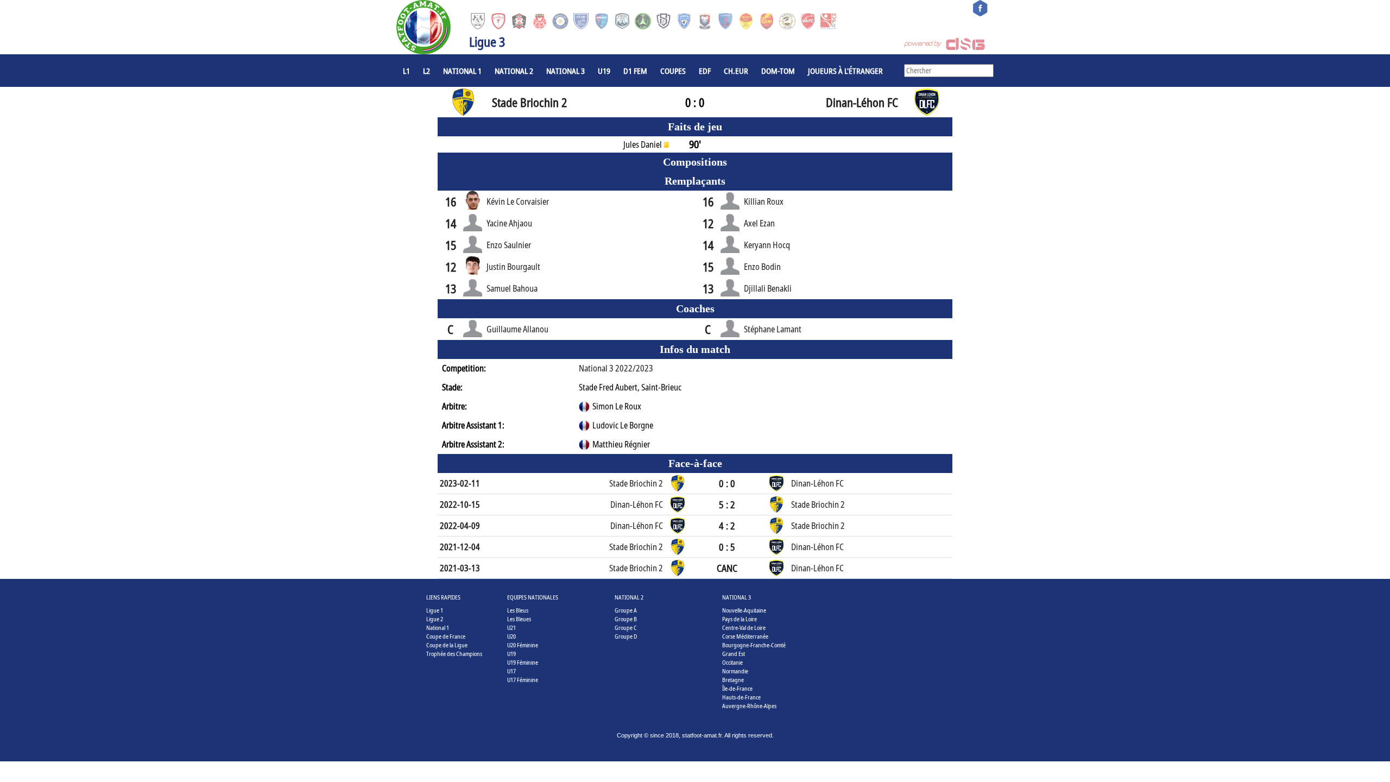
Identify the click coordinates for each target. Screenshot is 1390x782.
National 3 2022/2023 (616, 368)
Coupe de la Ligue (446, 645)
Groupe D (626, 636)
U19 (604, 70)
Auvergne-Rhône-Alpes (749, 706)
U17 (511, 671)
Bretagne (733, 680)
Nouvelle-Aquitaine (744, 610)
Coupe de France (445, 636)
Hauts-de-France (741, 697)
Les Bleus (517, 610)
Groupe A (626, 610)
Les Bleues (519, 619)
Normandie (735, 671)
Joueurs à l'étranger (845, 70)
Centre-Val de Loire (744, 627)
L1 (406, 70)
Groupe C (626, 627)
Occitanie (732, 662)
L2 (426, 70)
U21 (511, 627)
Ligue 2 (434, 619)
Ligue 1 (434, 610)
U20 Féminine (522, 645)
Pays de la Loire (739, 619)
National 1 (462, 70)
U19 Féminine (522, 662)
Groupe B (626, 619)
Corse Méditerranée (745, 636)
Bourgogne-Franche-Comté (754, 645)
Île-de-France (737, 688)
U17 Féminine (522, 680)
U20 (511, 636)
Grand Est (733, 653)
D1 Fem (635, 70)
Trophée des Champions (454, 653)
